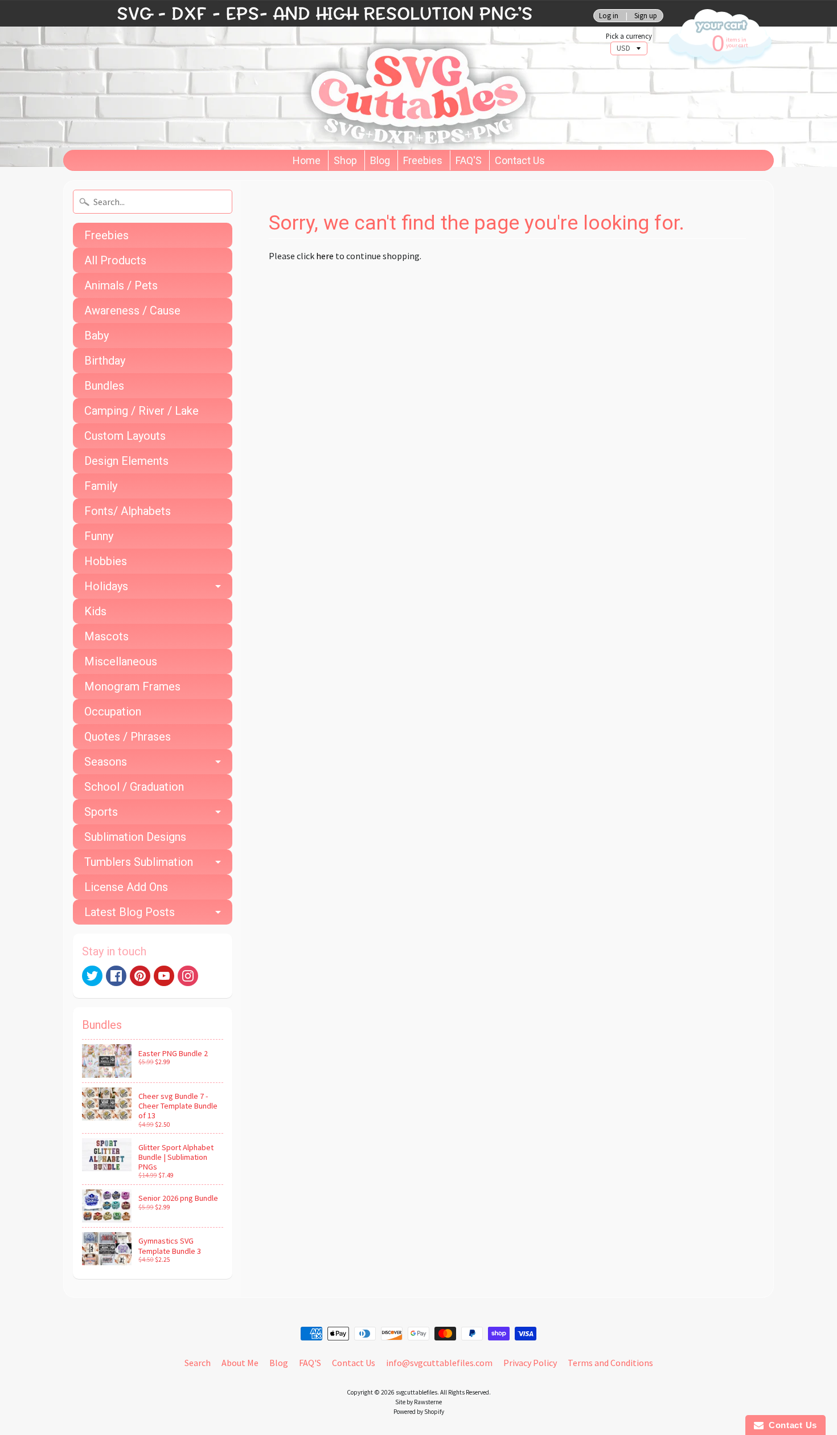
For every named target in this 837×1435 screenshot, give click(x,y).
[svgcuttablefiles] (287, 75)
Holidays (106, 586)
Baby (96, 335)
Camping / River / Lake (141, 411)
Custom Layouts (125, 436)
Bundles (104, 386)
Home (307, 160)
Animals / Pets (121, 285)
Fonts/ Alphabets (127, 511)
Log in (608, 15)
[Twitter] (92, 976)
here (325, 255)
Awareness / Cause (132, 310)
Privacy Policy (530, 1362)
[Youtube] (164, 976)
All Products (115, 260)
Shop (345, 160)
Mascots (106, 636)
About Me (240, 1362)
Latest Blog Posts (129, 912)
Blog (380, 160)
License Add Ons (126, 887)
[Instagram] (188, 976)
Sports (101, 812)
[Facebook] (116, 976)
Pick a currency (629, 36)
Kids (95, 611)
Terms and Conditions (610, 1362)
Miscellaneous (120, 661)
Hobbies (105, 561)
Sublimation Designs (135, 837)
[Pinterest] (140, 976)
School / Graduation (134, 787)
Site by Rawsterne (418, 1402)
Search (197, 1362)
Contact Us (520, 160)
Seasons (105, 761)
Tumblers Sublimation (138, 862)
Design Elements (126, 461)
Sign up (645, 15)
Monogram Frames (132, 686)
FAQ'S (469, 160)
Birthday (104, 360)
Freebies (422, 160)
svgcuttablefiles (416, 1392)
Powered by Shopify (418, 1412)
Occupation (112, 711)
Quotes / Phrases (127, 736)
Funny (98, 536)
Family (100, 486)
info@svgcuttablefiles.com (439, 1362)
